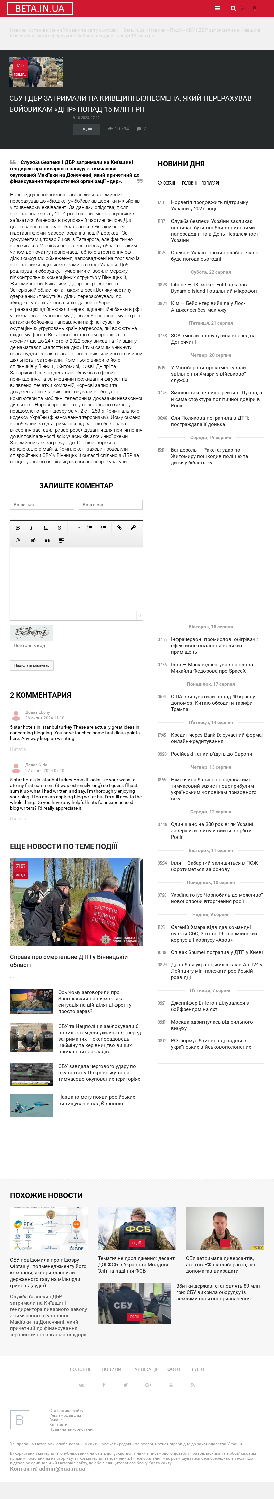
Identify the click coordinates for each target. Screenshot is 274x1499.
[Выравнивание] (75, 527)
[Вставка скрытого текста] (33, 540)
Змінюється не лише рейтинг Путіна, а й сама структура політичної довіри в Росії (216, 399)
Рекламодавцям (65, 1415)
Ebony (44, 712)
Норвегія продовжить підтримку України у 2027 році (209, 205)
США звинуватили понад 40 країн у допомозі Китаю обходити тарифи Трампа (213, 703)
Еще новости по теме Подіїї (63, 846)
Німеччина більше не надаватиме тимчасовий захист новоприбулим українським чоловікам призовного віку (214, 789)
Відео (197, 1369)
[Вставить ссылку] (119, 527)
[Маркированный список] (103, 527)
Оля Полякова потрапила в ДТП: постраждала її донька (210, 421)
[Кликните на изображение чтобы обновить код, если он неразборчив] (76, 633)
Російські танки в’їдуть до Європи (211, 754)
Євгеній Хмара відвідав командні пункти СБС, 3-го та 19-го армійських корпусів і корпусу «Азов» (214, 933)
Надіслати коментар (31, 665)
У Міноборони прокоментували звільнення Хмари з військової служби (208, 374)
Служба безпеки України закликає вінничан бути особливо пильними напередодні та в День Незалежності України (215, 230)
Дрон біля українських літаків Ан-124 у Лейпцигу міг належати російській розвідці (216, 971)
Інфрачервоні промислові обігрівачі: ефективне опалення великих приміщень (214, 645)
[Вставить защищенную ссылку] (133, 527)
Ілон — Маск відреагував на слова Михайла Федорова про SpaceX (212, 668)
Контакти (58, 1424)
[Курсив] (31, 527)
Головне (81, 1369)
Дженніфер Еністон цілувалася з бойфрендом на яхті (210, 1006)
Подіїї (86, 129)
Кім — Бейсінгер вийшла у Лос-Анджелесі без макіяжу (208, 306)
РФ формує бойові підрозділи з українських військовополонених (211, 1044)
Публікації (144, 1369)
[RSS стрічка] (242, 8)
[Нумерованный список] (89, 527)
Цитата (18, 749)
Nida (43, 765)
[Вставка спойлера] (61, 540)
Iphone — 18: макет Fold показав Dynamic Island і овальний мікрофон (214, 288)
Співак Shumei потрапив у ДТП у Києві (217, 952)
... (69, 921)
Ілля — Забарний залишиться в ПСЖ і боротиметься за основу (216, 866)
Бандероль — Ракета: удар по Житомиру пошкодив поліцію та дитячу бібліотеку (209, 456)
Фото (173, 1369)
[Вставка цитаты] (47, 540)
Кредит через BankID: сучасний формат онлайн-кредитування (217, 738)
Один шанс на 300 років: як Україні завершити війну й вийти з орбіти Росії (212, 830)
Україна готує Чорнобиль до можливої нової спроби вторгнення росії (217, 898)
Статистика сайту (66, 1410)
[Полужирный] (17, 527)
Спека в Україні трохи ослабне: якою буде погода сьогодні (214, 256)
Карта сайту (160, 1463)
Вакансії (57, 1420)
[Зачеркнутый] (59, 527)
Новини (111, 1369)
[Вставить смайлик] (17, 540)
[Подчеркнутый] (45, 527)
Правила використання (72, 1429)
